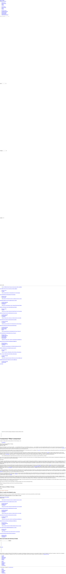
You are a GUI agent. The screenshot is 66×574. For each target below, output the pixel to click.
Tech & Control (4, 336)
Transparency (4, 565)
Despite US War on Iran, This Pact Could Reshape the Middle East (8, 341)
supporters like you (46, 554)
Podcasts (3, 559)
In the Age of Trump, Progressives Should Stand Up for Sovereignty (8, 508)
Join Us (3, 5)
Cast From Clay (11, 567)
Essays (3, 329)
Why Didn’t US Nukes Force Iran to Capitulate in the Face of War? (8, 300)
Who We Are (4, 2)
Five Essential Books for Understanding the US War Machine (7, 294)
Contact (3, 555)
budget (11, 474)
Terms (3, 561)
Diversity (3, 564)
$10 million (10, 467)
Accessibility (3, 562)
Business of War (4, 10)
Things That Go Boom (5, 14)
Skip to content (2, 0)
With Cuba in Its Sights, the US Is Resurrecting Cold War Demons (8, 325)
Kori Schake (7, 454)
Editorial (3, 563)
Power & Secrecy (4, 12)
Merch (3, 4)
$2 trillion (35, 466)
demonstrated (39, 465)
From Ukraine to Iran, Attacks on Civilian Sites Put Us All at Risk (8, 319)
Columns (3, 291)
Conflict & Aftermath (5, 11)
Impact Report (4, 557)
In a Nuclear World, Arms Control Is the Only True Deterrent (7, 533)
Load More (1, 363)
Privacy (3, 569)
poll (39, 450)
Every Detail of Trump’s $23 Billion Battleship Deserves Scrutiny (8, 527)
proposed (1, 471)
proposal (16, 473)
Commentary (3, 303)
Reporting (3, 356)
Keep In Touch (4, 3)
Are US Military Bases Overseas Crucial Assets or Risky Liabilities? (8, 288)
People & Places (4, 13)
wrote (48, 452)
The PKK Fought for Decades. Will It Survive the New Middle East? (8, 359)
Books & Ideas (4, 297)
